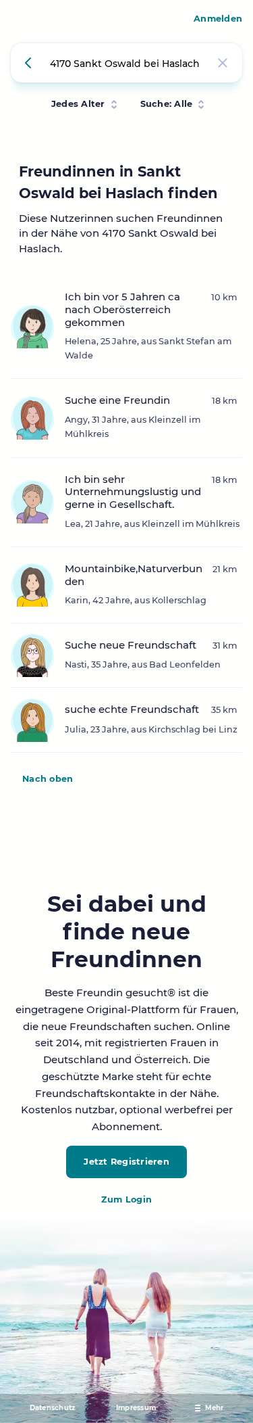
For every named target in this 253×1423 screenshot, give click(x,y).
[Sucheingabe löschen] (222, 63)
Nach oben (47, 779)
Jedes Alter (78, 104)
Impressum (136, 1407)
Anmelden (218, 19)
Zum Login (126, 1199)
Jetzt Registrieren (126, 1162)
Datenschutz (53, 1407)
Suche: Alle (166, 104)
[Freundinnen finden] (30, 63)
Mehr (214, 1407)
